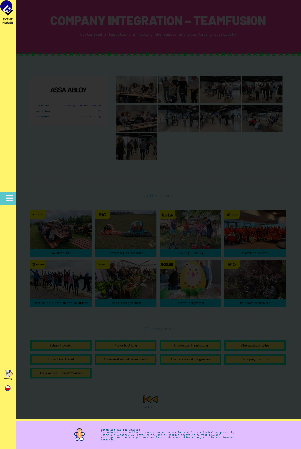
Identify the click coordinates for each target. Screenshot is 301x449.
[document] (150, 224)
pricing (8, 379)
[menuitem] (7, 388)
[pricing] (8, 373)
